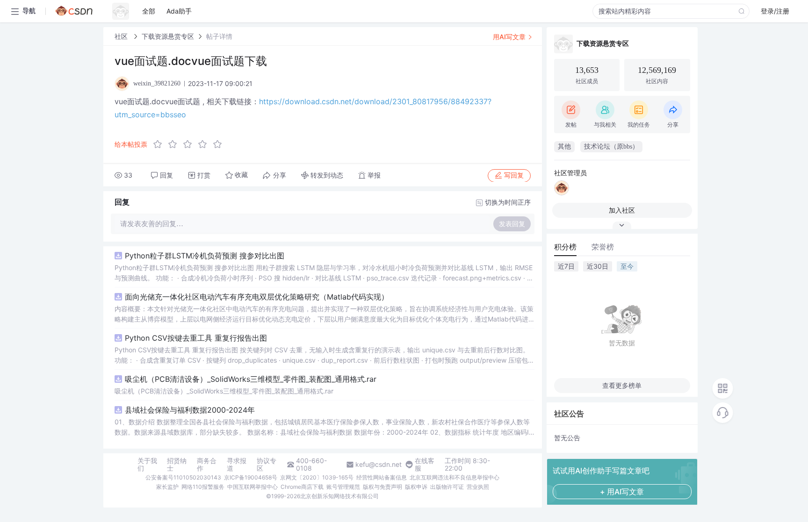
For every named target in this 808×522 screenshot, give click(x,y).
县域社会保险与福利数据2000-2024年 (190, 410)
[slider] (190, 144)
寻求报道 (236, 464)
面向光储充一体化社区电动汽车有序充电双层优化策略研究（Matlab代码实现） (257, 296)
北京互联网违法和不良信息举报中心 (454, 477)
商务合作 (206, 464)
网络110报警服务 (202, 486)
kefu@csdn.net (378, 464)
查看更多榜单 (622, 385)
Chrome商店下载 (302, 486)
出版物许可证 (447, 486)
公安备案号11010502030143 (183, 477)
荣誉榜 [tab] (603, 246)
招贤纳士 (177, 464)
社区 (122, 36)
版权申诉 (416, 486)
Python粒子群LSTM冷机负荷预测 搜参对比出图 (204, 255)
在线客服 (424, 464)
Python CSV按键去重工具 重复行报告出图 (196, 338)
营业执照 (478, 486)
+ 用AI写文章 (622, 491)
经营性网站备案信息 (381, 477)
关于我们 (147, 464)
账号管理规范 (343, 486)
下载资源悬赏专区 (168, 36)
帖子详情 (219, 36)
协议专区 (266, 464)
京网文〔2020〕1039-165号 (317, 477)
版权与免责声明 (382, 486)
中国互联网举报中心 (252, 486)
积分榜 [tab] (565, 246)
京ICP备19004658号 (250, 477)
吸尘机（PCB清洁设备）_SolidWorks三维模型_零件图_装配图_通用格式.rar (250, 379)
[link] (122, 36)
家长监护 (167, 486)
